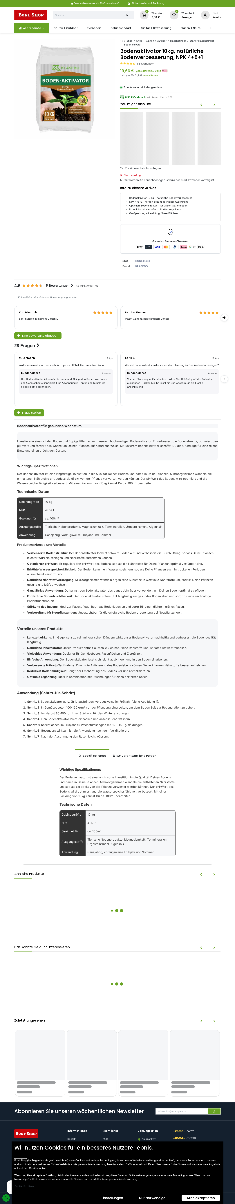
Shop (129, 40)
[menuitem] (31, 28)
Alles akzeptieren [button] (201, 1198)
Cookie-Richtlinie (24, 1186)
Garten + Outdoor (156, 40)
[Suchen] (127, 15)
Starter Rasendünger (202, 40)
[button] (151, 71)
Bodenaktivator (132, 44)
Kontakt (71, 1139)
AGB (106, 1139)
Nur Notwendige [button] (152, 1198)
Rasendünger (178, 40)
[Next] (214, 105)
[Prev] (201, 105)
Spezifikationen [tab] (94, 756)
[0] (144, 14)
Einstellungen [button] (112, 1198)
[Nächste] (224, 317)
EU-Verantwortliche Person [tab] (136, 756)
